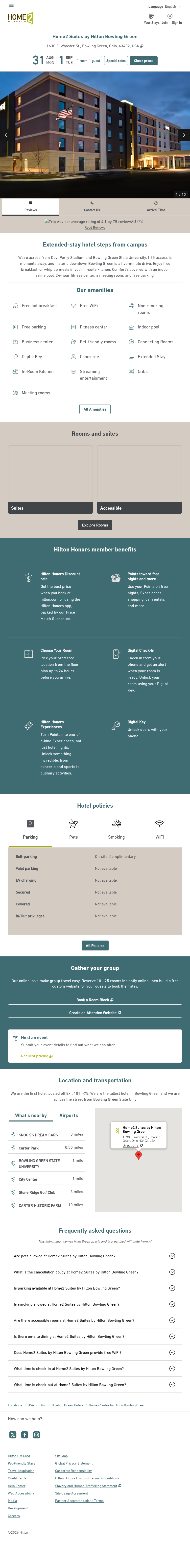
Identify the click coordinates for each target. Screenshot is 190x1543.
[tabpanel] (95, 224)
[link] (37, 1056)
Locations (15, 1405)
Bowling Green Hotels (67, 1405)
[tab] (30, 207)
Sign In (177, 23)
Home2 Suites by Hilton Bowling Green (117, 1405)
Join (165, 23)
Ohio (43, 1405)
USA (31, 1405)
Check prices (146, 60)
